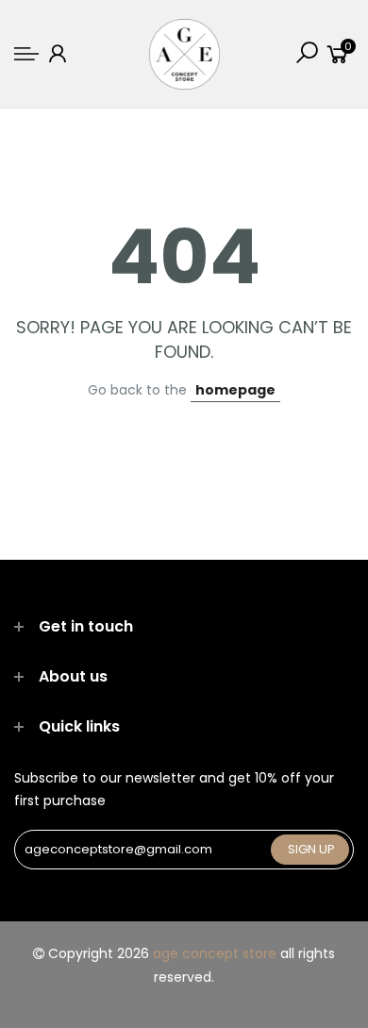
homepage (235, 389)
